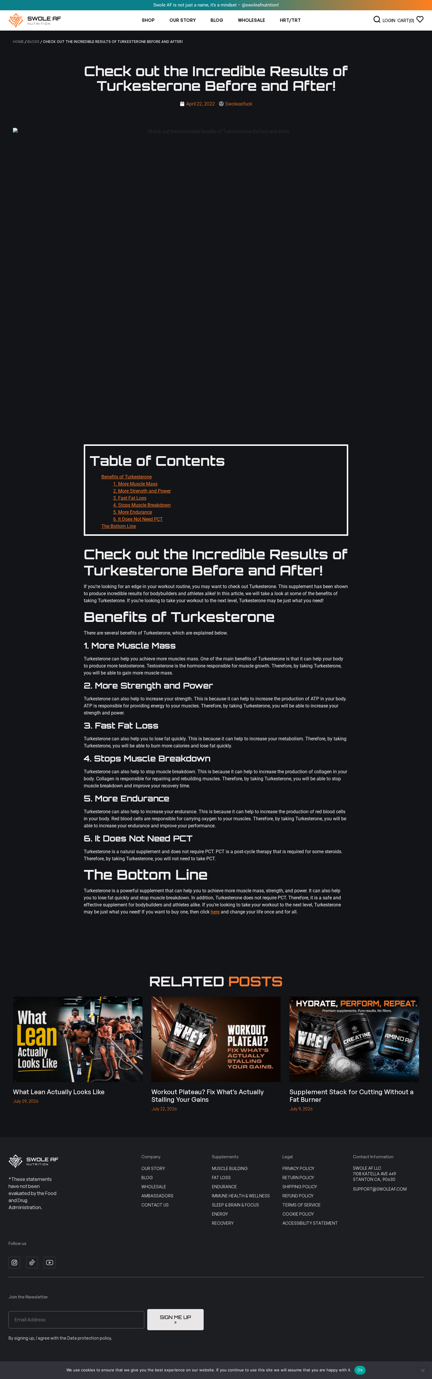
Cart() (405, 20)
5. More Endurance (132, 512)
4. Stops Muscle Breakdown (142, 505)
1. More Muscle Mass (135, 484)
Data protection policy (89, 1338)
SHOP (148, 20)
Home (18, 41)
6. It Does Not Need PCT (138, 519)
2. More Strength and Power (142, 491)
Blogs (33, 41)
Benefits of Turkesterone (126, 477)
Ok (360, 1370)
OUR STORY (183, 20)
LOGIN (389, 20)
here (215, 912)
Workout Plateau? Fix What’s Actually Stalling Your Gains (207, 1095)
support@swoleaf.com (380, 1188)
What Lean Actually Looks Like (59, 1092)
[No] (423, 1370)
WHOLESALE (251, 20)
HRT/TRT (290, 20)
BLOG (217, 20)
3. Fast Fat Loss (129, 498)
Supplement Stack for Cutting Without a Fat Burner (351, 1095)
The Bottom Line (118, 526)
